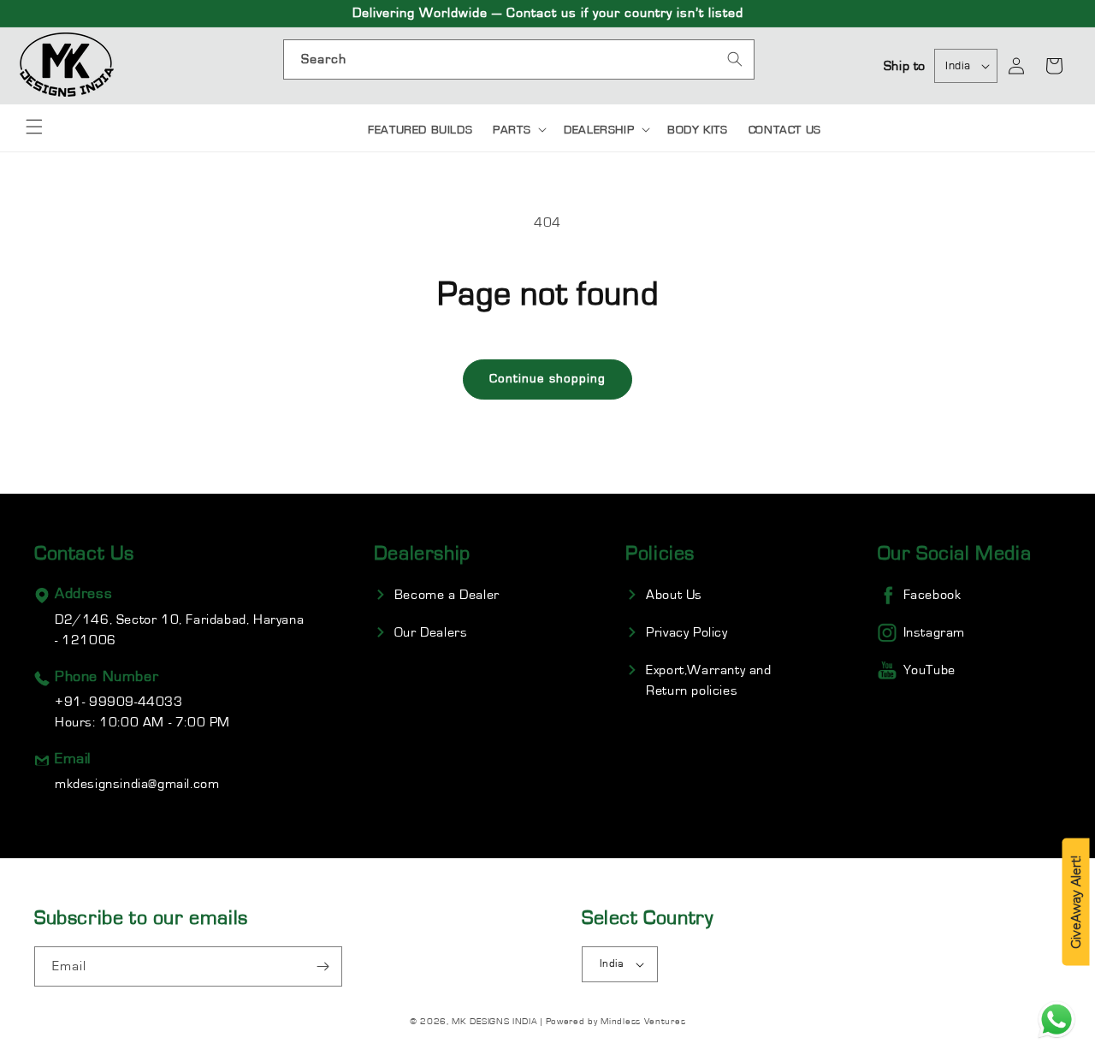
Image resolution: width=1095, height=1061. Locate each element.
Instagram (934, 632)
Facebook (932, 595)
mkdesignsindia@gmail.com (137, 784)
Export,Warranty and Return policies (708, 680)
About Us (674, 595)
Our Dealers (431, 632)
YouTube (929, 670)
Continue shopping (547, 378)
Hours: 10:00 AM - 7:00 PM (142, 712)
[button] (34, 126)
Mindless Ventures (643, 1021)
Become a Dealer (447, 595)
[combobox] (519, 59)
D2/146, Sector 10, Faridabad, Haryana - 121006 (179, 630)
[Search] (735, 59)
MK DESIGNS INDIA (494, 1021)
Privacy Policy (686, 632)
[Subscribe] (322, 966)
